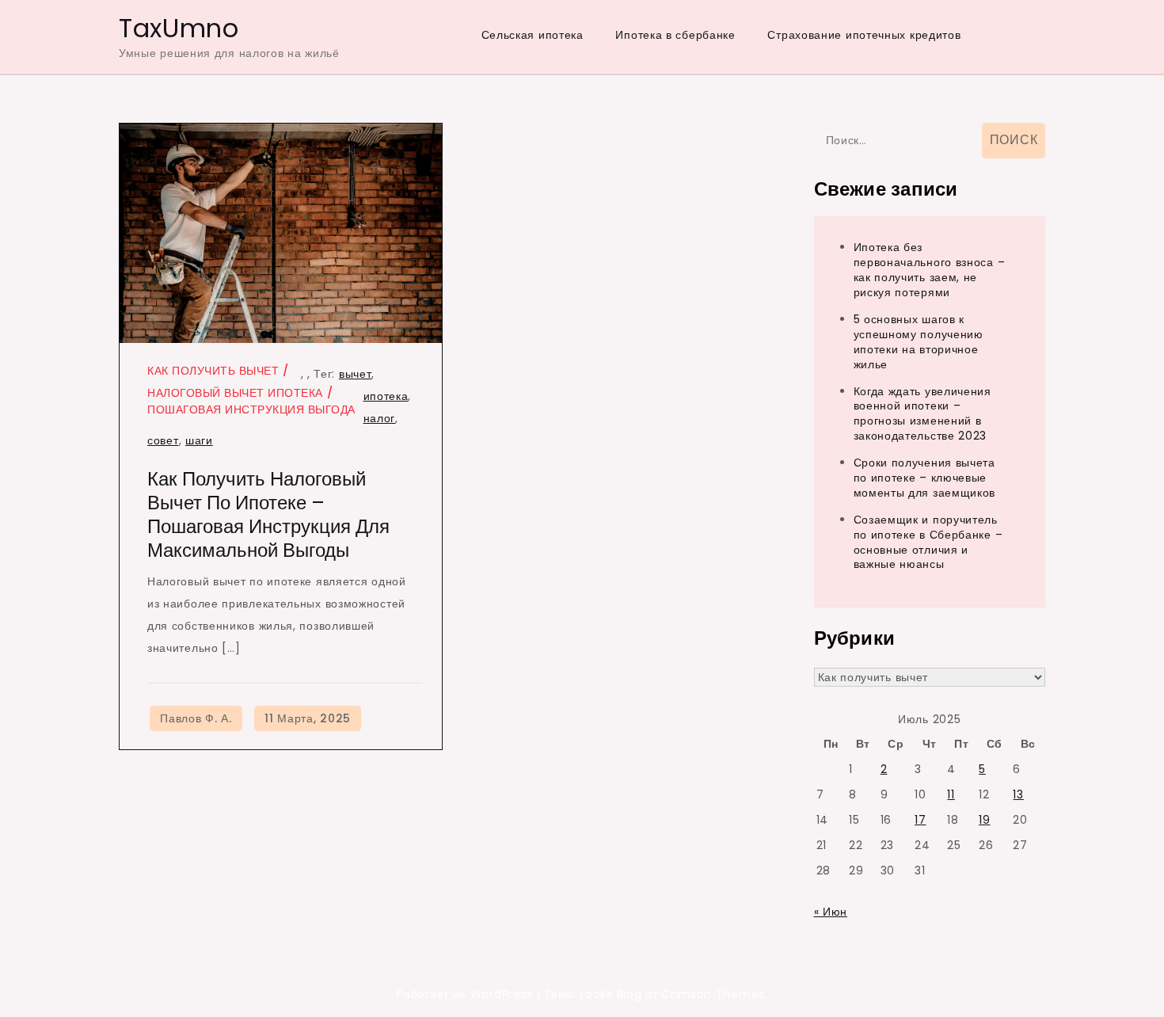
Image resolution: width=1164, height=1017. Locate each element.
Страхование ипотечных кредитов (863, 35)
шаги (199, 440)
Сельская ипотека (532, 35)
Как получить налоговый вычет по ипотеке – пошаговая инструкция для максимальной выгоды (268, 514)
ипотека (386, 396)
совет (163, 440)
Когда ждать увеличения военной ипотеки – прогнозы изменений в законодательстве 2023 (922, 413)
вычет (355, 374)
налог (379, 418)
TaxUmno (179, 28)
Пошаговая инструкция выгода (251, 409)
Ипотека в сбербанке (675, 35)
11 (950, 794)
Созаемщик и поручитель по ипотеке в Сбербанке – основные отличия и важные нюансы (928, 542)
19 (984, 820)
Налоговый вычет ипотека (235, 393)
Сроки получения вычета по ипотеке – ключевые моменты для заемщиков (925, 478)
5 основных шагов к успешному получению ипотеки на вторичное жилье (918, 341)
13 (1018, 794)
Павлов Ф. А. (195, 718)
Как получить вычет (213, 371)
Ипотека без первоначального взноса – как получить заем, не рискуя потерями (930, 269)
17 (920, 820)
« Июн (831, 912)
